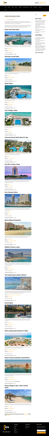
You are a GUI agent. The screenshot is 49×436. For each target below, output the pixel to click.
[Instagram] (42, 2)
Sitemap (26, 427)
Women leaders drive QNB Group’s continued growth (39, 30)
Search (36, 14)
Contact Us (40, 7)
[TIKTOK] (9, 431)
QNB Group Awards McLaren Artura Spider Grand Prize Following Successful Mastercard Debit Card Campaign (40, 46)
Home (5, 7)
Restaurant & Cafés (26, 7)
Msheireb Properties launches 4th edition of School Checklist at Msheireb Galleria (40, 27)
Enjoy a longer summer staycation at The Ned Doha (40, 32)
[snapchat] (44, 2)
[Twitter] (41, 2)
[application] (10, 7)
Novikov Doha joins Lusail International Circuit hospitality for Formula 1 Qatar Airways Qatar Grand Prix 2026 (40, 49)
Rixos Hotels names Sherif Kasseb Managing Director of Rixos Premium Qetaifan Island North (40, 43)
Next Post (28, 419)
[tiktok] (45, 2)
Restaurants (16, 429)
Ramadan (20, 7)
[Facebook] (40, 2)
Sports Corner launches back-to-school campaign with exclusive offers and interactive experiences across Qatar (40, 21)
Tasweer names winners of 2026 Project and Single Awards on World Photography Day (40, 24)
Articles (9, 7)
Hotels (31, 7)
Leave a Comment (7, 17)
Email (37, 429)
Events (16, 7)
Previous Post (8, 419)
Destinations (35, 7)
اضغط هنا (6, 19)
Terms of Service (27, 426)
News (13, 7)
